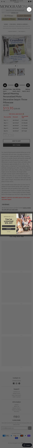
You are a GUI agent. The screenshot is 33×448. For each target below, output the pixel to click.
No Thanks (8, 231)
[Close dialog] (31, 214)
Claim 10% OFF (8, 228)
